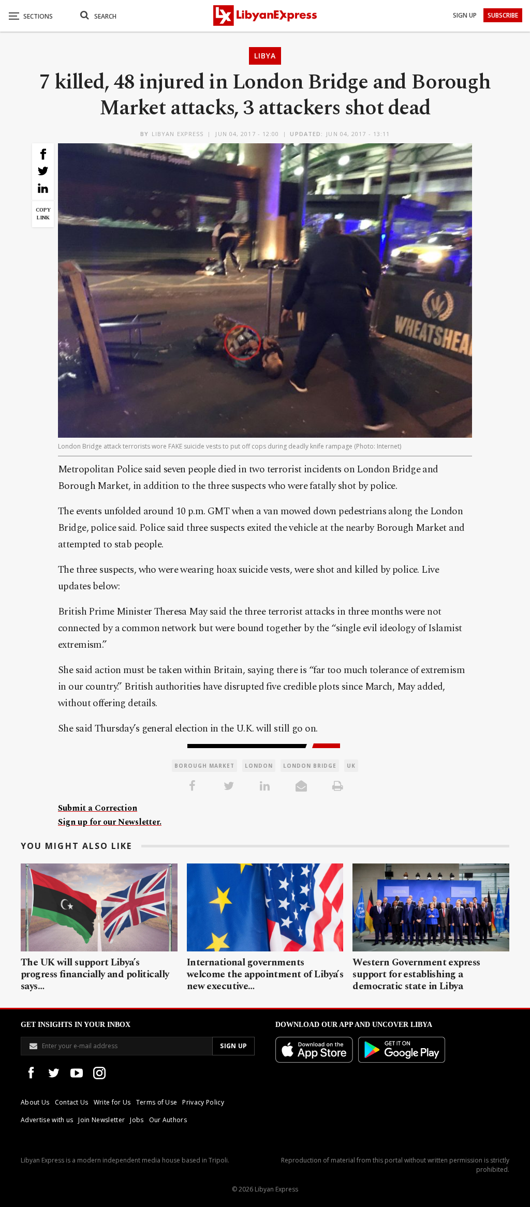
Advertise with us (47, 1119)
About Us (35, 1102)
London (259, 765)
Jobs (136, 1119)
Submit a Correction (97, 808)
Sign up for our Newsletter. (109, 822)
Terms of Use (157, 1102)
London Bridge (309, 765)
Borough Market (204, 765)
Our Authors (168, 1119)
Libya (265, 56)
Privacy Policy (203, 1102)
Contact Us (72, 1102)
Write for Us (112, 1102)
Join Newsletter (101, 1119)
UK (351, 765)
